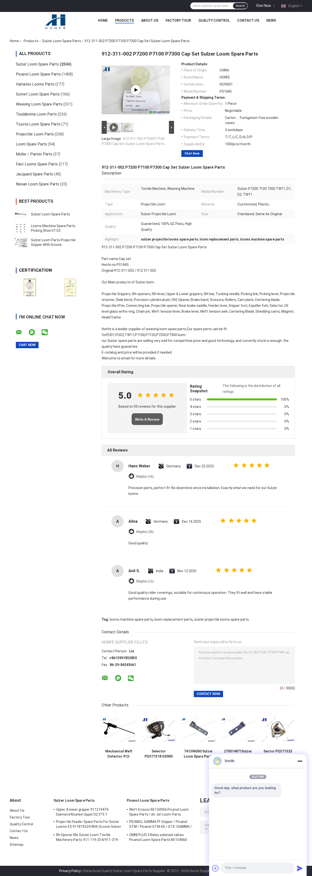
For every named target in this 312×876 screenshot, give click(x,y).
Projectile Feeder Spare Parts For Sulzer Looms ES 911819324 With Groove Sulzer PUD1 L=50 (88, 825)
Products (124, 20)
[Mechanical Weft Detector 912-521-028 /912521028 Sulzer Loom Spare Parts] (119, 729)
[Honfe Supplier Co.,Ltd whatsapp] (35, 332)
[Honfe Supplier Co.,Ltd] (56, 21)
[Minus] (300, 761)
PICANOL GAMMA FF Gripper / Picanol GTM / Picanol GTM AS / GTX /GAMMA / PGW (160, 825)
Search (240, 6)
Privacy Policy (70, 871)
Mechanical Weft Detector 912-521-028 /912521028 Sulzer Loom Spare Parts (118, 754)
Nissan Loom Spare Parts (37, 184)
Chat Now (263, 6)
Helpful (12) (145, 581)
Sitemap (16, 845)
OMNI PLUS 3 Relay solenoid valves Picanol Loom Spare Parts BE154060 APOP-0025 (158, 838)
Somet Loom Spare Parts (38, 94)
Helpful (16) (145, 476)
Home (103, 20)
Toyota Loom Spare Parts (38, 124)
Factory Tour (178, 20)
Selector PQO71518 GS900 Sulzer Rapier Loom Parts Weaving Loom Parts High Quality (158, 754)
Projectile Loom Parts (35, 134)
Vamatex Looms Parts (35, 84)
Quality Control (214, 20)
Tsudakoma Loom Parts (36, 114)
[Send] (300, 868)
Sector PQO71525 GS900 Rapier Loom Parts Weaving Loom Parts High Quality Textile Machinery (277, 754)
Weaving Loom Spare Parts (39, 104)
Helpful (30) (145, 532)
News (271, 20)
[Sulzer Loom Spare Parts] (20, 214)
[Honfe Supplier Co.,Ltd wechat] (48, 332)
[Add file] (215, 868)
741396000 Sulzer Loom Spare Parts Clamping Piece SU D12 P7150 (198, 754)
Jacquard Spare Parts (34, 174)
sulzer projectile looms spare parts (221, 619)
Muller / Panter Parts (34, 154)
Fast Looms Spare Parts (37, 164)
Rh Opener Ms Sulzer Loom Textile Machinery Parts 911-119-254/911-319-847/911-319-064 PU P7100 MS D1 (87, 838)
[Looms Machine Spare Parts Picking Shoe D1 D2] (20, 228)
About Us (149, 20)
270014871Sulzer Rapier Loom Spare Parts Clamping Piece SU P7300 (238, 754)
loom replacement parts (174, 619)
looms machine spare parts (131, 619)
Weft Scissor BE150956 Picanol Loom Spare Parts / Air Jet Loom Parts (159, 812)
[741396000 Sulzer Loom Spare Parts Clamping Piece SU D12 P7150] (198, 729)
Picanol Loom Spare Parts (38, 74)
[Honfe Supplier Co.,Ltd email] (22, 332)
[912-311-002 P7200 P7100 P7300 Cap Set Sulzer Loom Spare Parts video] (136, 90)
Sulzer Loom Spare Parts (61, 41)
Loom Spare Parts (31, 144)
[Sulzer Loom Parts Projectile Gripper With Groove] (20, 242)
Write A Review (147, 419)
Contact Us (248, 20)
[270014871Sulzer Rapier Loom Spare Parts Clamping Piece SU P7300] (238, 729)
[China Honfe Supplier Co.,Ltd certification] (30, 287)
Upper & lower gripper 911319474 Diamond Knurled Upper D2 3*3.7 (82, 812)
